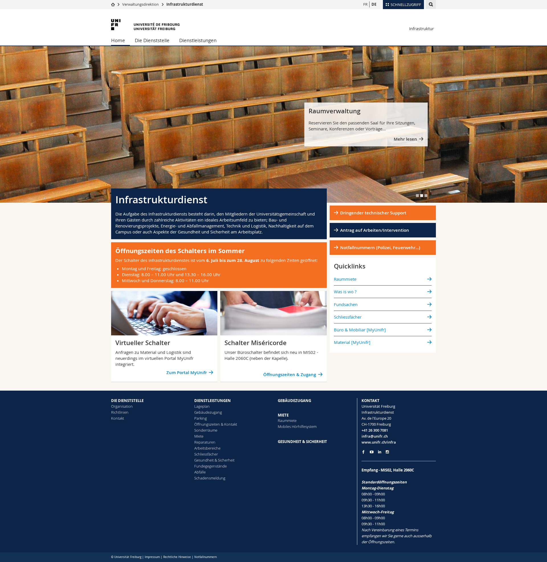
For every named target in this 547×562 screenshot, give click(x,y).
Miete (198, 436)
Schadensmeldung (209, 478)
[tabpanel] (273, 124)
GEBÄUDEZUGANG (294, 400)
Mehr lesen (405, 139)
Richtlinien (119, 412)
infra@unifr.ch (375, 436)
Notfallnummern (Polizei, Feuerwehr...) (380, 248)
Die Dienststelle (152, 40)
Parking (200, 418)
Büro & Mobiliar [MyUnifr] (360, 330)
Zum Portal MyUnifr (186, 373)
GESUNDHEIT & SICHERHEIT (302, 441)
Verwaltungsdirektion (140, 4)
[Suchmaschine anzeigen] (431, 4)
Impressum (152, 557)
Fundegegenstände (210, 466)
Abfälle (200, 472)
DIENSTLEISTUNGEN (212, 400)
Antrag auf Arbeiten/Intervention (374, 230)
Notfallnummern (205, 557)
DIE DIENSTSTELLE (127, 400)
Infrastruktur (421, 28)
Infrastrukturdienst (184, 4)
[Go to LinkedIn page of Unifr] (379, 452)
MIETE (283, 415)
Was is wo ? (345, 291)
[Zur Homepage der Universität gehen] (145, 24)
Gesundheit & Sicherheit (214, 460)
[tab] (417, 195)
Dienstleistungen (198, 40)
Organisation (122, 406)
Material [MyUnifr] (352, 342)
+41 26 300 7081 (375, 430)
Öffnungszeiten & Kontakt (215, 424)
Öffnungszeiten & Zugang (289, 375)
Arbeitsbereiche (207, 448)
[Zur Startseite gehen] (113, 4)
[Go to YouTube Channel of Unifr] (371, 452)
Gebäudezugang (208, 412)
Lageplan (202, 406)
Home (118, 40)
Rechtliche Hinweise (177, 557)
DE (374, 4)
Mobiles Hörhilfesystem (297, 426)
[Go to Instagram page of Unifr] (387, 452)
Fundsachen (346, 304)
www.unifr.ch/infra (379, 442)
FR (365, 4)
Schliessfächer (348, 317)
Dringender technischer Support (373, 213)
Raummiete (345, 279)
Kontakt (117, 418)
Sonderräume (205, 430)
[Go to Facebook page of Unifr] (363, 451)
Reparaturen (204, 442)
